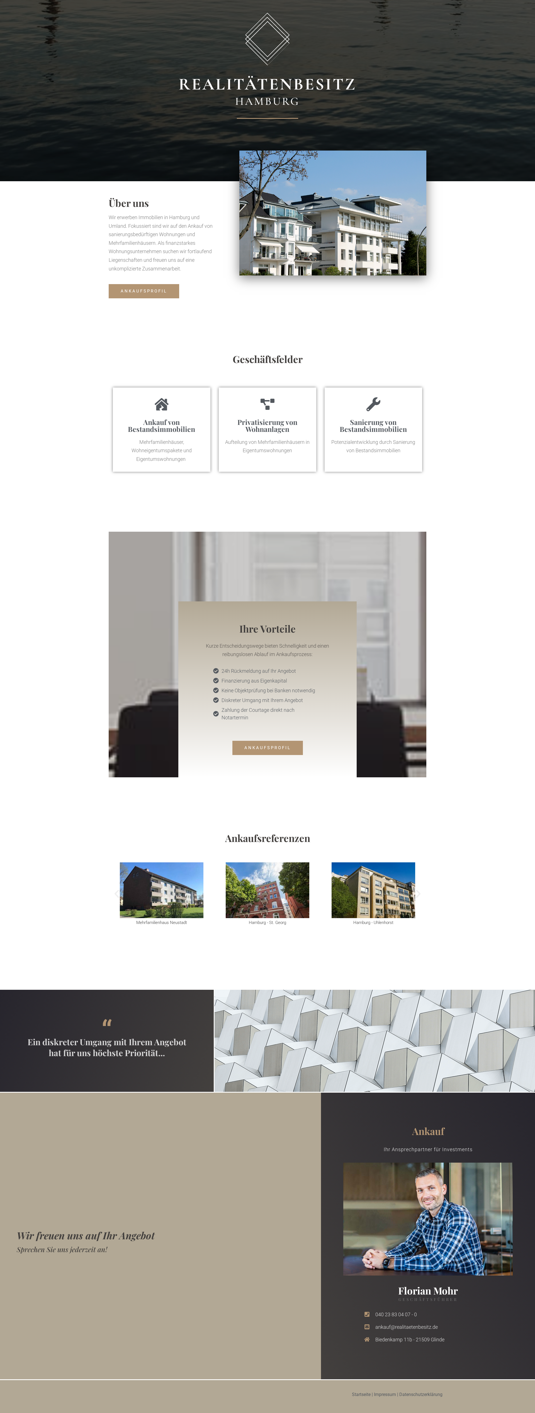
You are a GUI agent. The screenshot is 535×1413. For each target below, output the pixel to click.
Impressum (385, 1394)
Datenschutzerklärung (420, 1394)
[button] (116, 894)
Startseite (361, 1394)
